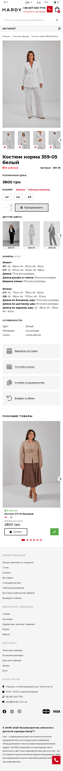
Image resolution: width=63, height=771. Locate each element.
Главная (6, 36)
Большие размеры (13, 655)
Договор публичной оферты (19, 593)
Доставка (8, 578)
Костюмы (8, 619)
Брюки (6, 634)
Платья (6, 614)
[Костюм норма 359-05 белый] (8, 140)
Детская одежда (12, 660)
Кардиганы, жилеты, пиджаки (19, 624)
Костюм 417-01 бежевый (19, 514)
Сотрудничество (12, 583)
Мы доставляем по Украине (18, 562)
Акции (6, 665)
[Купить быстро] (54, 531)
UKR (46, 2)
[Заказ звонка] (56, 760)
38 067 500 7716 (14, 696)
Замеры (20, 189)
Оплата (7, 572)
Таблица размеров (39, 189)
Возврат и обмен (12, 598)
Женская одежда (21, 36)
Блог (5, 670)
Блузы (6, 629)
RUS (39, 2)
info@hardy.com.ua (16, 702)
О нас (6, 567)
